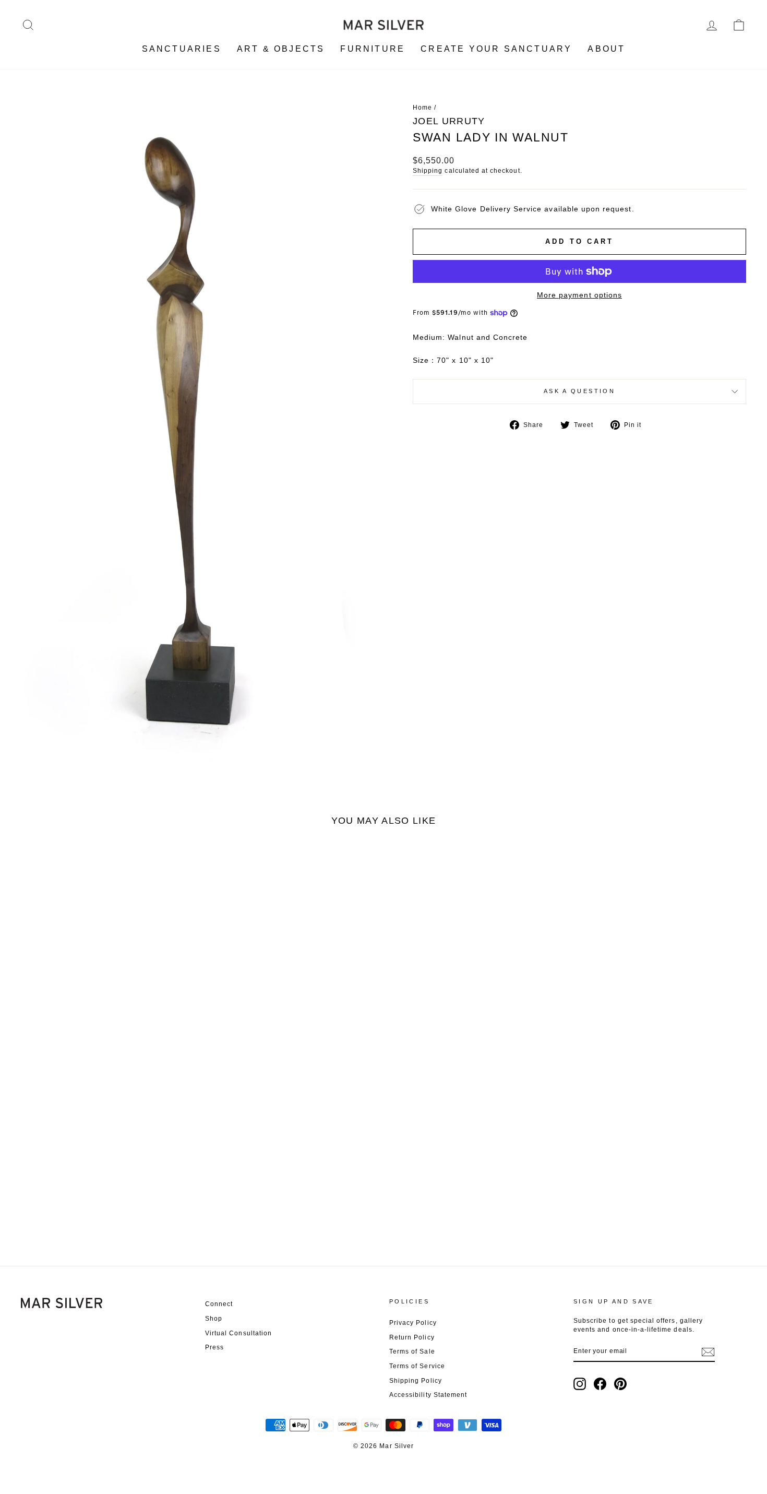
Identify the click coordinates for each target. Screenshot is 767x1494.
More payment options (579, 295)
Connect (219, 1304)
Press (214, 1347)
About (606, 48)
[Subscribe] (708, 1352)
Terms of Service (417, 1366)
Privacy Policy (413, 1322)
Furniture (372, 48)
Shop (213, 1318)
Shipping (427, 170)
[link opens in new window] (579, 1384)
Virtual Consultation (238, 1333)
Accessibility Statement (428, 1394)
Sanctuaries (181, 48)
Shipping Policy (415, 1380)
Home (422, 107)
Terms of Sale (412, 1351)
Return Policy (412, 1337)
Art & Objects (281, 48)
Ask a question (579, 391)
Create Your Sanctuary (496, 48)
